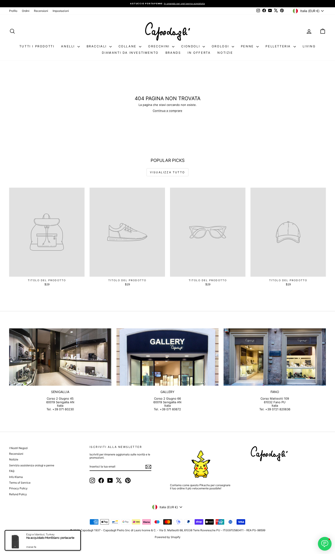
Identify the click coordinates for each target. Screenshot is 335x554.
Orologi (221, 46)
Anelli (68, 46)
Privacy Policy (18, 488)
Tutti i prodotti (36, 46)
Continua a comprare (167, 110)
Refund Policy (18, 494)
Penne (248, 46)
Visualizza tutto (167, 172)
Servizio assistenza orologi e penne (31, 465)
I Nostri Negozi (18, 448)
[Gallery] (167, 357)
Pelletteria (278, 46)
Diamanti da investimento (130, 52)
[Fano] (275, 357)
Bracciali (97, 46)
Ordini (25, 11)
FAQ (11, 471)
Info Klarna (16, 477)
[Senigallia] (60, 357)
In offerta (199, 52)
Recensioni (41, 11)
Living (309, 46)
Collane (128, 46)
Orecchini (159, 46)
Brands (173, 52)
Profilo (13, 11)
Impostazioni (61, 11)
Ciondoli (191, 46)
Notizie (225, 52)
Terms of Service (20, 482)
